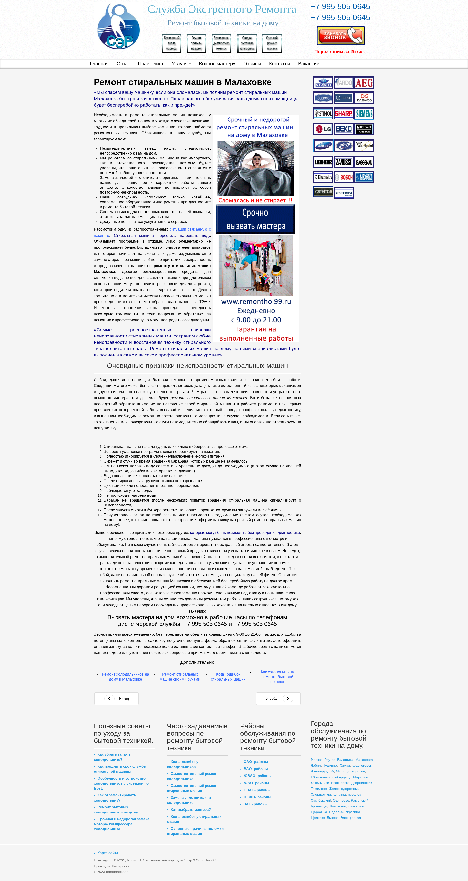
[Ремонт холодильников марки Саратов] (323, 191)
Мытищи (343, 771)
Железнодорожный (344, 789)
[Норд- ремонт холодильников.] (364, 177)
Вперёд (271, 698)
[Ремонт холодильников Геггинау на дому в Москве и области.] (364, 162)
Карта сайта (108, 853)
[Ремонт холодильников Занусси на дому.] (343, 162)
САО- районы (256, 762)
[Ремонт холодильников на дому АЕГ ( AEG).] (364, 82)
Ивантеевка (340, 783)
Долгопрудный (322, 771)
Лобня (316, 765)
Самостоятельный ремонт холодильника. (192, 776)
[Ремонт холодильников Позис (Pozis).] (343, 145)
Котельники (320, 783)
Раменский (360, 800)
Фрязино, (353, 812)
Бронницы (319, 806)
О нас (123, 63)
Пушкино (330, 765)
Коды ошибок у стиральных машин (194, 819)
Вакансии (308, 63)
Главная (99, 63)
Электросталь (351, 818)
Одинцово (341, 800)
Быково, (333, 818)
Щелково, (318, 818)
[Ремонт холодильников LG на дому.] (323, 129)
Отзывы (252, 63)
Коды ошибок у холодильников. (182, 764)
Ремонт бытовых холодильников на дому (116, 809)
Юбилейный (320, 777)
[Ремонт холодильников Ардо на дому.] (343, 82)
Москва (316, 760)
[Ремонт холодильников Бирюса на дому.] (323, 97)
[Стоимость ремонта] (247, 43)
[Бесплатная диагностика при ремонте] (221, 43)
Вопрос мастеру (217, 63)
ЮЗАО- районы (257, 797)
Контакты (279, 63)
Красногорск (361, 765)
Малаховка (364, 760)
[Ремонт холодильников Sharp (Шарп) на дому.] (343, 113)
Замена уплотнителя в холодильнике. (189, 800)
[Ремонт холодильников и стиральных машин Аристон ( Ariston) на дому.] (364, 129)
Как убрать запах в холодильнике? (112, 757)
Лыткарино (356, 806)
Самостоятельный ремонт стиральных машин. (192, 788)
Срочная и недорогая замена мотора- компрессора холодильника (121, 824)
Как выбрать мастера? (191, 809)
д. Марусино (358, 777)
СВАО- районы (257, 790)
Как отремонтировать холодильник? (115, 797)
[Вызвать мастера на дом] (171, 43)
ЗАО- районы (256, 804)
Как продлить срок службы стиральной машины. (120, 768)
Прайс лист (151, 63)
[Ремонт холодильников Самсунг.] (323, 145)
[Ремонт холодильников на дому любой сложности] (196, 43)
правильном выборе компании (146, 127)
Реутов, (330, 760)
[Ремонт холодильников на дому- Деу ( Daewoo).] (364, 97)
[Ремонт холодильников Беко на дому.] (343, 128)
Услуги (179, 63)
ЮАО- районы (256, 783)
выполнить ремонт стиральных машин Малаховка (144, 581)
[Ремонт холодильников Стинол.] (323, 113)
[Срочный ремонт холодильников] (272, 43)
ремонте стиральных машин (157, 115)
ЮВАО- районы (258, 776)
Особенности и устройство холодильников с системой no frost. (121, 783)
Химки (345, 765)
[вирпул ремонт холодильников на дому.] (364, 145)
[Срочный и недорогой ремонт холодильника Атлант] (323, 82)
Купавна (339, 794)
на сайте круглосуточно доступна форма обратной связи (194, 640)
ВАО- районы (256, 769)
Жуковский (337, 806)
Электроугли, (321, 794)
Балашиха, (345, 760)
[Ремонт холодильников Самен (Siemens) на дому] (364, 113)
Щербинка (319, 812)
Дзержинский (361, 783)
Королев (358, 771)
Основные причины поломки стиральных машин (195, 831)
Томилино (319, 789)
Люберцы (339, 777)
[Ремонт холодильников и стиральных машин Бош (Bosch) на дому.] (343, 177)
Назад (123, 699)
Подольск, (337, 812)
